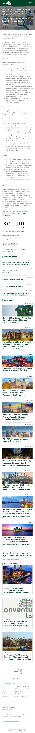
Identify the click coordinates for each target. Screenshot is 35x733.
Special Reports (21, 696)
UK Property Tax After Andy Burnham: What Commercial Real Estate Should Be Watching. (17, 657)
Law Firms (18, 691)
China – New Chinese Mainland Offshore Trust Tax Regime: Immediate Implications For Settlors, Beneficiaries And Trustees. (15, 419)
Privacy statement (21, 729)
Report (23, 249)
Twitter (17, 678)
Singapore (24, 11)
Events (4, 693)
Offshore (17, 11)
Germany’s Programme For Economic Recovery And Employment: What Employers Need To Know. (16, 591)
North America (10, 11)
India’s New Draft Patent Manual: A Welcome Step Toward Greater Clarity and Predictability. (16, 344)
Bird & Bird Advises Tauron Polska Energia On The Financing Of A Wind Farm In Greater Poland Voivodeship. (16, 625)
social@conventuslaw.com (11, 721)
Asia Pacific (11, 9)
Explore (5, 689)
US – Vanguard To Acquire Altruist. (13, 286)
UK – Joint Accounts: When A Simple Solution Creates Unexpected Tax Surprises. (14, 393)
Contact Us (6, 696)
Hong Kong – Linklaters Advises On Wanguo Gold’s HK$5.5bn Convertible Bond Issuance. (16, 263)
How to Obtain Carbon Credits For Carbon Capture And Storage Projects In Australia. (16, 320)
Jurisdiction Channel (22, 686)
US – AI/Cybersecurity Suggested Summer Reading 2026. (16, 440)
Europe (24, 9)
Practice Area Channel (23, 689)
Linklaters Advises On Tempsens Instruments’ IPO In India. (16, 272)
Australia (18, 9)
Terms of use (12, 729)
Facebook (21, 678)
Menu (31, 2)
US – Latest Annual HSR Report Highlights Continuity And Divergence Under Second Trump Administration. (16, 488)
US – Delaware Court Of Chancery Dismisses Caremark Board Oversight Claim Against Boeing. (16, 463)
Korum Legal (9, 251)
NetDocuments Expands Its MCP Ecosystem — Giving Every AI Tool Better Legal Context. (17, 294)
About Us (5, 686)
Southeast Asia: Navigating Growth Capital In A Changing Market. (17, 370)
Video (4, 691)
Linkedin (14, 678)
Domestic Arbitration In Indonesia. (12, 279)
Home (4, 9)
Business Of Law (15, 249)
